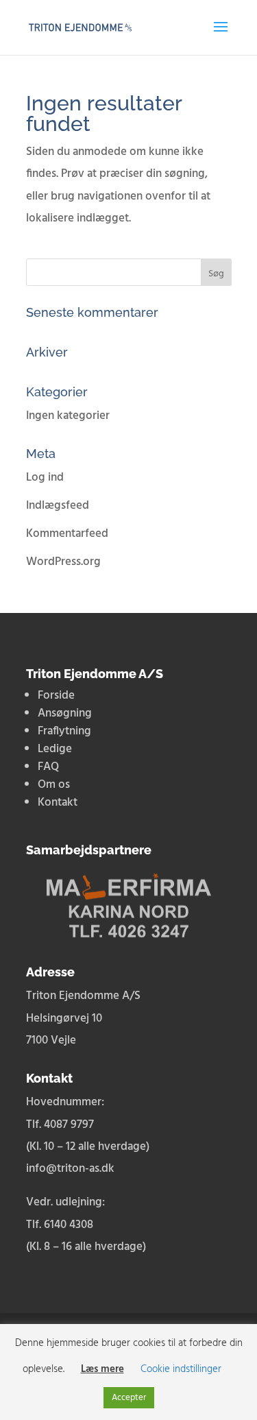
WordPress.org (63, 562)
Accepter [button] (129, 1398)
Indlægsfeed (57, 505)
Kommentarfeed (67, 534)
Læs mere (102, 1369)
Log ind (45, 477)
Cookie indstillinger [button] (180, 1369)
